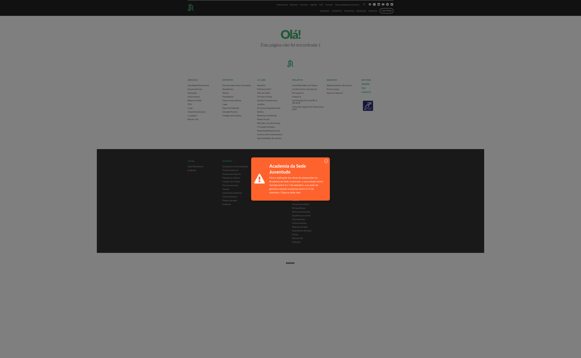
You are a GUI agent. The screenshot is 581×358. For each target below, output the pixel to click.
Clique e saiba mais (291, 192)
